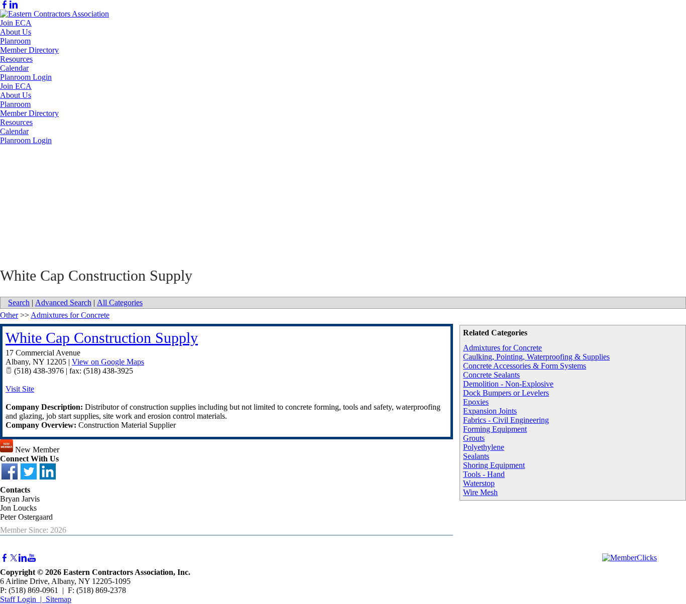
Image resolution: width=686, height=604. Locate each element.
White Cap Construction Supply (102, 337)
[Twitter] (14, 558)
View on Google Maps (108, 361)
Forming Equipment (495, 429)
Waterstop (479, 483)
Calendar (14, 68)
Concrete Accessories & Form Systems (524, 365)
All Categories (120, 302)
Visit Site (20, 389)
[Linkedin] (14, 5)
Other (9, 315)
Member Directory (29, 50)
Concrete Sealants (491, 375)
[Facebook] (5, 5)
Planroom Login (26, 77)
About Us (15, 32)
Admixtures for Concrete (502, 347)
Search (19, 302)
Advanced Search (63, 302)
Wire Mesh (480, 492)
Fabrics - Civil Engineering (506, 420)
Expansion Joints (490, 411)
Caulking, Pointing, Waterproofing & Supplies (536, 356)
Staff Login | (23, 599)
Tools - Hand (484, 474)
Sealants (476, 456)
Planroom (15, 41)
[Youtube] (32, 558)
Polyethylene (483, 447)
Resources (16, 59)
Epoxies (476, 402)
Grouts (474, 438)
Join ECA (16, 23)
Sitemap (58, 599)
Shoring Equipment (494, 465)
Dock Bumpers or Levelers (506, 393)
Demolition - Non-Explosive (508, 384)
